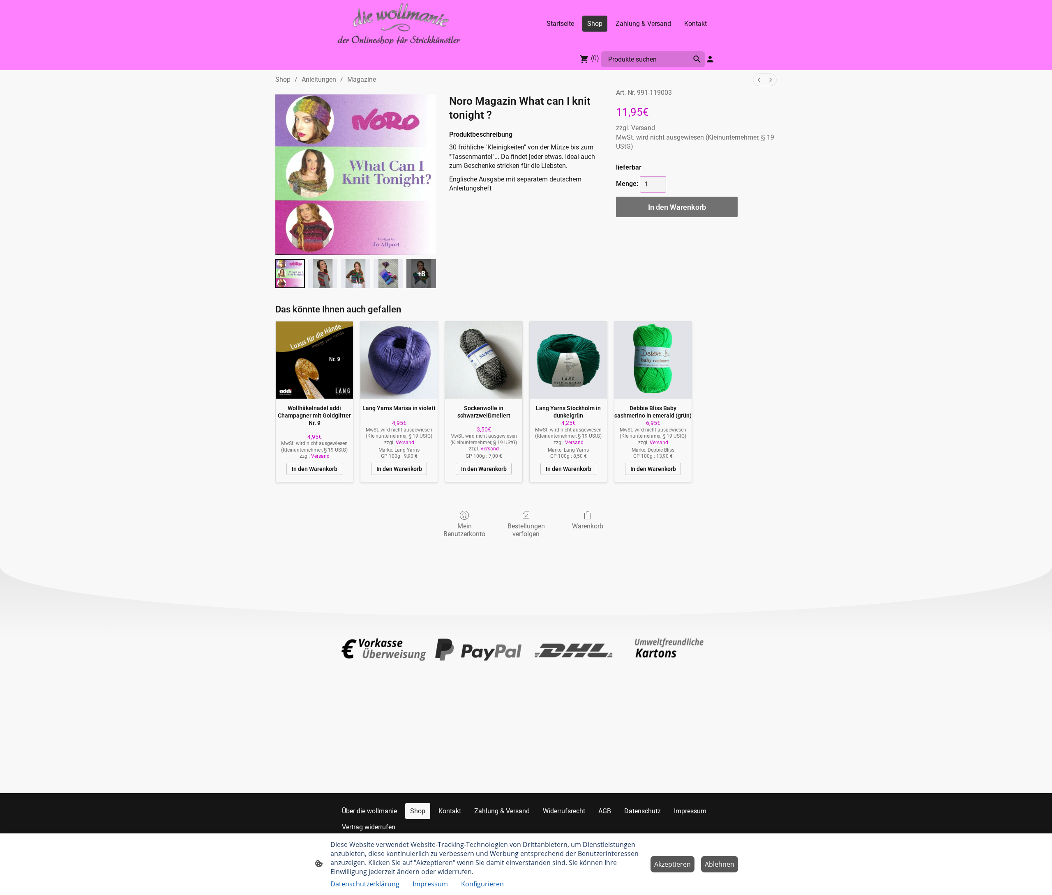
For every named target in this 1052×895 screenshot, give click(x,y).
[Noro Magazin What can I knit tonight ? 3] (388, 274)
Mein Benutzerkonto (464, 530)
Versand (643, 128)
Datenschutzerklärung (364, 883)
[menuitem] (759, 80)
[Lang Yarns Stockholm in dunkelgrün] (568, 360)
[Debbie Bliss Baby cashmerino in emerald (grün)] (653, 360)
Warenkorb (587, 526)
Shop (283, 79)
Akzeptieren (672, 864)
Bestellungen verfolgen (526, 530)
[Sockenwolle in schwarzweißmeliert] (483, 360)
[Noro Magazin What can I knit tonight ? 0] (290, 274)
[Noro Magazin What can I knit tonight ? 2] (355, 274)
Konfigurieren (482, 883)
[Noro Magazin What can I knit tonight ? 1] (323, 274)
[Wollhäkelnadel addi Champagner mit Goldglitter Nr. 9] (314, 360)
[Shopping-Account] (710, 59)
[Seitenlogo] (399, 24)
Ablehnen (719, 864)
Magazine (361, 79)
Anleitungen (319, 79)
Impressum (430, 883)
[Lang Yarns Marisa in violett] (399, 360)
